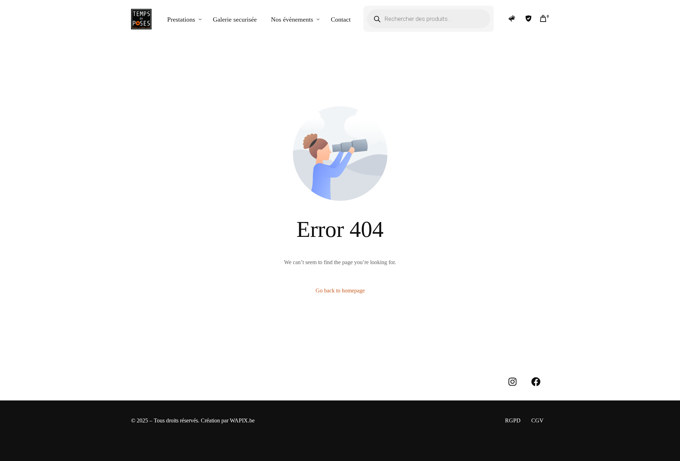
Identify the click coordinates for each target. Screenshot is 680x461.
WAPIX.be (242, 420)
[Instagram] (512, 381)
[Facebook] (535, 381)
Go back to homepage (340, 291)
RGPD (513, 420)
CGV (537, 420)
